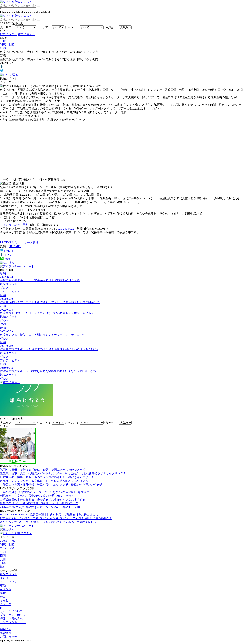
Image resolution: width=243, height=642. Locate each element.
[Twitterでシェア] (2, 71)
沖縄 (3, 563)
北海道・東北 (8, 540)
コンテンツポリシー (13, 622)
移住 (3, 592)
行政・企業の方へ (11, 618)
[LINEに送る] (9, 74)
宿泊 (3, 585)
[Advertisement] (121, 150)
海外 (3, 566)
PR (2, 607)
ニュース (5, 604)
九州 (3, 559)
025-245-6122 (66, 228)
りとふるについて (11, 611)
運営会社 (5, 633)
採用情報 (5, 629)
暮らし (4, 600)
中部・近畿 (7, 548)
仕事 (3, 596)
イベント (5, 589)
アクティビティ (10, 581)
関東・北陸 (7, 544)
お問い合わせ (8, 636)
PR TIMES (15, 246)
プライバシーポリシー (14, 614)
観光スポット (8, 574)
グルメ (4, 578)
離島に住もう (26, 34)
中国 (3, 551)
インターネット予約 (15, 224)
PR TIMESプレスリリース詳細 (19, 242)
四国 (3, 555)
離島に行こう (8, 34)
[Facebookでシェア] (2, 67)
